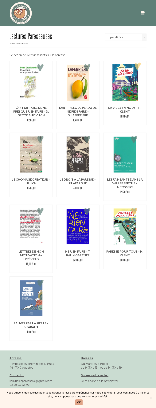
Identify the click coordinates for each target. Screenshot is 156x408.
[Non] (151, 398)
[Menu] (142, 13)
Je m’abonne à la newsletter (99, 381)
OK (79, 402)
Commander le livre (124, 122)
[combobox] (125, 37)
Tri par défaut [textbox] (115, 37)
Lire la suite (31, 126)
